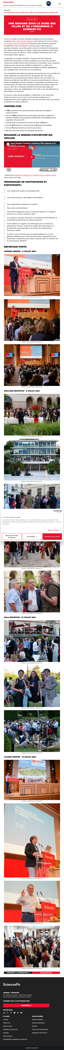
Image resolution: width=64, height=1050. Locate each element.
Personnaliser (31, 536)
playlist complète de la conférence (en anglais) (33, 175)
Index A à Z (6, 1022)
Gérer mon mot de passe (40, 1029)
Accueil (7, 10)
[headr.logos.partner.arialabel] (48, 3)
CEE (14, 41)
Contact (5, 1019)
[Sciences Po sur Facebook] (11, 1013)
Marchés (6, 1032)
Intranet (34, 1026)
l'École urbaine (26, 41)
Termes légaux (7, 1036)
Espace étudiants (37, 1019)
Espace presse (7, 1026)
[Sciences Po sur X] (8, 1013)
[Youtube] (21, 1013)
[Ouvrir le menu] (59, 3)
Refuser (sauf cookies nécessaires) (11, 536)
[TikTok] (18, 1013)
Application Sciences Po (39, 1032)
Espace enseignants (38, 1022)
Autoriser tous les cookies (52, 536)
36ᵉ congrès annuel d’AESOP (15, 43)
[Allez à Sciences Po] (11, 985)
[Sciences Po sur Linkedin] (4, 1013)
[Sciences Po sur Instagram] (14, 1013)
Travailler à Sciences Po (10, 1029)
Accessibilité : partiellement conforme (15, 1039)
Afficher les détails (53, 530)
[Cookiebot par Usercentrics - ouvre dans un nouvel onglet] (55, 511)
